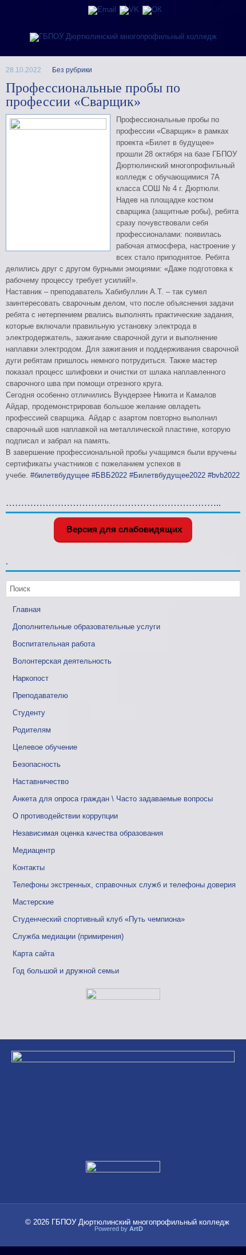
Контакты (29, 867)
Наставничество (41, 781)
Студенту (29, 712)
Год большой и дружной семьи (66, 970)
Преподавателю (40, 695)
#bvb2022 (224, 475)
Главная (27, 609)
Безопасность (37, 764)
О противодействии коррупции (65, 816)
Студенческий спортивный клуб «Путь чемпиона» (99, 919)
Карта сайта (33, 953)
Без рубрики (72, 70)
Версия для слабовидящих (123, 529)
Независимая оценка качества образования (88, 833)
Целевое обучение (45, 747)
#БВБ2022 (109, 475)
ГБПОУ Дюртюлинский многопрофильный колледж (140, 1222)
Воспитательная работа (54, 644)
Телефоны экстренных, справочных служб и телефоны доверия (124, 884)
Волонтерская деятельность (62, 661)
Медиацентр (34, 850)
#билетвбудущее (59, 475)
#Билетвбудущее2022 (167, 475)
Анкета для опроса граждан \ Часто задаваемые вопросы (113, 798)
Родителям (32, 730)
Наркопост (31, 678)
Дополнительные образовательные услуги (86, 626)
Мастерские (33, 902)
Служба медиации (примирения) (68, 936)
